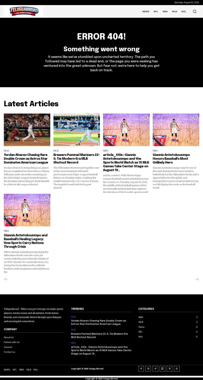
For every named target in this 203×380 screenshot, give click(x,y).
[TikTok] (155, 368)
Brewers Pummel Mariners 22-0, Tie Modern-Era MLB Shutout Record (76, 158)
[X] (169, 368)
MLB (6, 150)
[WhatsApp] (177, 368)
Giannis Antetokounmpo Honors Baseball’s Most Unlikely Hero (171, 158)
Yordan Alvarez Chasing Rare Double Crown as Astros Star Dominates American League (26, 158)
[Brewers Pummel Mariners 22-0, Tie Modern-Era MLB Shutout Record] (76, 130)
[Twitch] (162, 368)
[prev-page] (6, 279)
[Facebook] (141, 368)
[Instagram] (148, 368)
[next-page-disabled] (196, 279)
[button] (194, 11)
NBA (105, 150)
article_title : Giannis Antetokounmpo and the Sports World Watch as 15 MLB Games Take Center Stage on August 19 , (126, 162)
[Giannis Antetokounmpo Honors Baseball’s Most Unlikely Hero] (176, 130)
